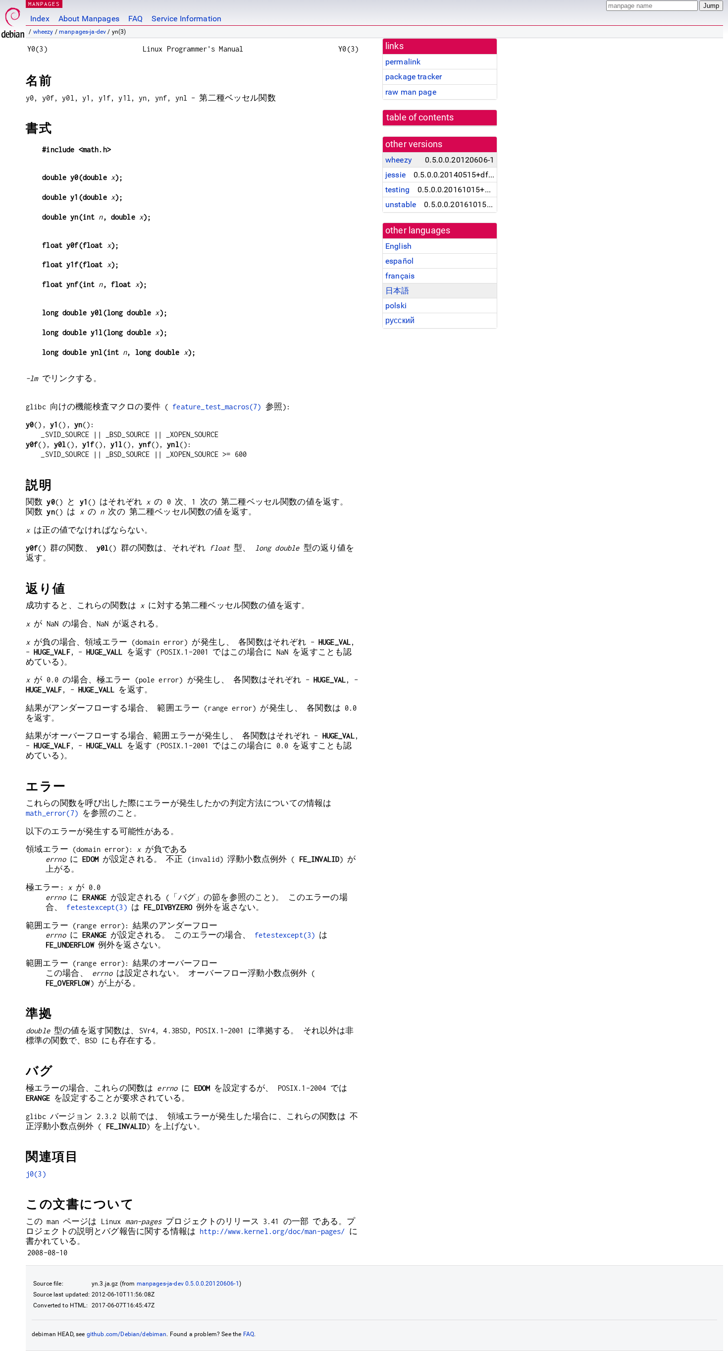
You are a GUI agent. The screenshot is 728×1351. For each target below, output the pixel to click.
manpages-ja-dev (82, 31)
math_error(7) (52, 813)
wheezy (43, 31)
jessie (395, 174)
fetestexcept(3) (96, 907)
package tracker (413, 76)
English (398, 246)
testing (397, 189)
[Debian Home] (12, 20)
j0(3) (36, 1174)
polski (396, 305)
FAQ (135, 18)
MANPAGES (44, 3)
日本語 (397, 290)
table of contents (420, 117)
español (399, 261)
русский (400, 320)
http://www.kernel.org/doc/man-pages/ (272, 1231)
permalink (402, 61)
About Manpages (88, 18)
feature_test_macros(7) (216, 406)
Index (40, 18)
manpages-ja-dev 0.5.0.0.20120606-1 (188, 1283)
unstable (400, 204)
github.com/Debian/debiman (127, 1334)
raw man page (410, 92)
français (400, 276)
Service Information (186, 18)
